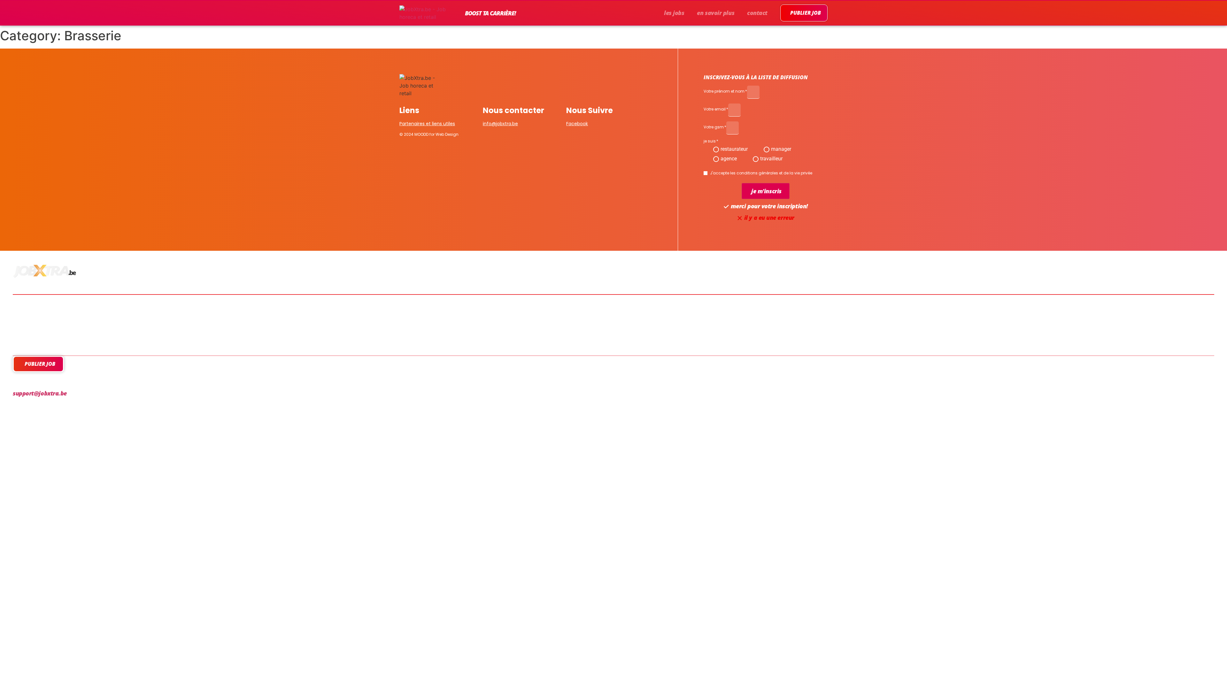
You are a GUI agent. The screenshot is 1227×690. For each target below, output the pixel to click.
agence (729, 159)
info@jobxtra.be (500, 123)
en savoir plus (715, 13)
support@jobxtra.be (40, 393)
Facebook (577, 123)
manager (781, 149)
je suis (710, 141)
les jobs (674, 13)
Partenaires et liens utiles (427, 123)
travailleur (771, 159)
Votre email (715, 109)
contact (757, 13)
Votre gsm (714, 127)
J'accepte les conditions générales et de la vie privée (761, 173)
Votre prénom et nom (724, 91)
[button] (766, 191)
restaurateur (734, 149)
